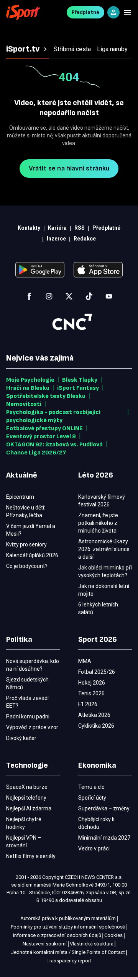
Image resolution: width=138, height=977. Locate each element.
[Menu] (127, 12)
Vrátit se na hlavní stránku (69, 168)
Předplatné (85, 12)
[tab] (27, 49)
